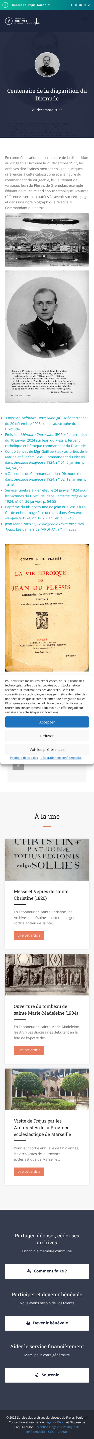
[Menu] (84, 21)
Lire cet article (31, 935)
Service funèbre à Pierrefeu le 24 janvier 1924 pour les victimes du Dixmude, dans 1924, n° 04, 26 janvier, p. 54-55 (46, 496)
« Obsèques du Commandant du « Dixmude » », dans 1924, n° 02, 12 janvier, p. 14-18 (46, 479)
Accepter (47, 722)
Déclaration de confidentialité (61, 758)
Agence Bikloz (56, 1422)
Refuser (47, 735)
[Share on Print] (18, 765)
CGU (51, 1432)
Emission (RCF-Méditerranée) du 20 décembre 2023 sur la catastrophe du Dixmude (46, 424)
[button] (47, 1271)
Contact (63, 1432)
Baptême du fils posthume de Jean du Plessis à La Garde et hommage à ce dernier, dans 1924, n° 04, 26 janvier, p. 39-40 (45, 513)
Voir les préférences (47, 749)
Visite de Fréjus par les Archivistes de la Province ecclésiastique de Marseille (42, 1127)
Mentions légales (48, 1427)
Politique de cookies (24, 758)
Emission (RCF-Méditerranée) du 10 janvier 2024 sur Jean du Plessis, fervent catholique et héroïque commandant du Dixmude (46, 440)
